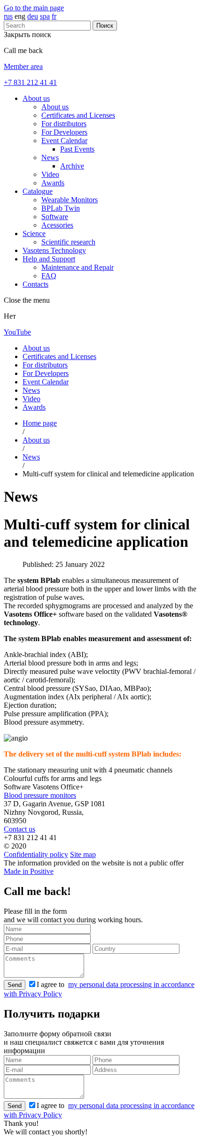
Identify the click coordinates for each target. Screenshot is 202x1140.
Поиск (104, 25)
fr (54, 16)
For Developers (64, 132)
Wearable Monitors (69, 200)
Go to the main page (34, 8)
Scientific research (68, 242)
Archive (72, 166)
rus (8, 16)
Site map (83, 854)
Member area (23, 66)
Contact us (19, 829)
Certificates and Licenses (78, 115)
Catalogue (38, 191)
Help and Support (49, 259)
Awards (52, 183)
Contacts (35, 284)
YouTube (17, 332)
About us (36, 98)
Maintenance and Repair (77, 267)
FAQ (48, 276)
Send (15, 984)
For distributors (63, 124)
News (50, 157)
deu (32, 16)
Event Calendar (64, 141)
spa (45, 16)
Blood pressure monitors (40, 795)
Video (50, 174)
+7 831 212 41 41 (30, 82)
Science (34, 233)
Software (54, 217)
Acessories (57, 225)
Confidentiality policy (36, 854)
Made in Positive (29, 871)
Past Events (77, 149)
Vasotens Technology (54, 250)
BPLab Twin (60, 208)
